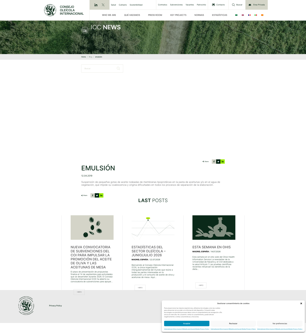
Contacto (220, 5)
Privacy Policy (55, 305)
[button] (301, 303)
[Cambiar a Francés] (249, 15)
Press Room (155, 15)
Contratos (162, 5)
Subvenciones (176, 5)
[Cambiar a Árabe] (236, 15)
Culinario (123, 5)
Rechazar (233, 323)
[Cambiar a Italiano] (256, 15)
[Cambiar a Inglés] (243, 15)
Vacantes (190, 5)
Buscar (239, 5)
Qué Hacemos (132, 15)
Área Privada (259, 4)
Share (207, 161)
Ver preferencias (280, 323)
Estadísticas (219, 15)
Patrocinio (201, 5)
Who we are (109, 15)
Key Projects (178, 15)
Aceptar (186, 323)
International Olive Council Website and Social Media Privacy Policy (186, 329)
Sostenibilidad (136, 5)
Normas (199, 15)
